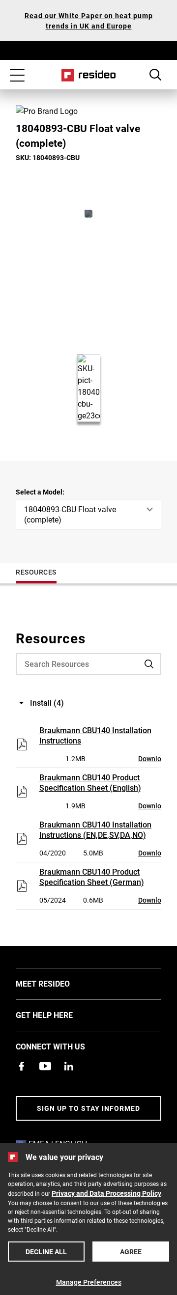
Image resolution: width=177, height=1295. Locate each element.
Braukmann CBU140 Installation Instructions (95, 735)
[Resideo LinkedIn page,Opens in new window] (69, 1066)
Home (88, 75)
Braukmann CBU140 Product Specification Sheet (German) (91, 876)
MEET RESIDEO (57, 983)
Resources (36, 572)
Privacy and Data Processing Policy (106, 1193)
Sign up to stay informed (88, 1108)
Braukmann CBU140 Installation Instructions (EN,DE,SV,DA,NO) (95, 829)
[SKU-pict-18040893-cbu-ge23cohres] (88, 214)
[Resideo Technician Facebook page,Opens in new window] (22, 1066)
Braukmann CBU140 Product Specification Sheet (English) (90, 782)
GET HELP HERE (59, 1014)
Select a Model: (40, 491)
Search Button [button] (155, 75)
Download (153, 758)
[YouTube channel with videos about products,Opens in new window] (45, 1066)
